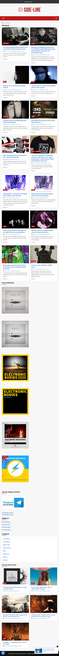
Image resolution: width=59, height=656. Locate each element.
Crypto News (6, 541)
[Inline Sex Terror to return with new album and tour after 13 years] (43, 75)
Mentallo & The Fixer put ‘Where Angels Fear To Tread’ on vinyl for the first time (15, 615)
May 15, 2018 (17, 234)
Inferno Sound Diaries (36, 163)
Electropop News (6, 529)
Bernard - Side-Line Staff (9, 51)
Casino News (38, 151)
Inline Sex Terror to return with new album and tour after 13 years (43, 87)
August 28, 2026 (16, 591)
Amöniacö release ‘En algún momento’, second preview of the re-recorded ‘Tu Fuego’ (43, 615)
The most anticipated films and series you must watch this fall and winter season (15, 48)
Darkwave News (6, 524)
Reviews (5, 190)
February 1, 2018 (47, 234)
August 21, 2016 (46, 269)
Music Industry (7, 548)
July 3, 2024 (46, 89)
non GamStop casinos (7, 512)
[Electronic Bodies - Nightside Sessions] (15, 367)
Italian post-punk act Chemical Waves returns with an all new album (42, 195)
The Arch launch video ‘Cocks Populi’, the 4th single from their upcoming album (15, 231)
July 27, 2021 (16, 198)
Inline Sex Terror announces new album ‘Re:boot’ (14, 87)
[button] (3, 18)
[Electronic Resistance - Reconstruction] (15, 435)
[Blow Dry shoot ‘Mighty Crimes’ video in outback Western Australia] (43, 576)
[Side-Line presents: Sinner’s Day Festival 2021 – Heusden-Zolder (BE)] (15, 144)
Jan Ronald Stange (8, 591)
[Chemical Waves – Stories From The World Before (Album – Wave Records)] (15, 183)
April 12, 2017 (18, 271)
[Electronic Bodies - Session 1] (15, 401)
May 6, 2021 (46, 198)
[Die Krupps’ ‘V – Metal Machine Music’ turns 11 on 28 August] (15, 632)
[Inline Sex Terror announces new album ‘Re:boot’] (15, 75)
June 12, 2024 (18, 124)
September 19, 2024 (19, 51)
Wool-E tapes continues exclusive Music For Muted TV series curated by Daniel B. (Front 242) (14, 267)
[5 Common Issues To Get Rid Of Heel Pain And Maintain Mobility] (15, 110)
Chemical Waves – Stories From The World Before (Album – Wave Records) (15, 195)
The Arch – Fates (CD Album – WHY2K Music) (41, 266)
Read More (5, 59)
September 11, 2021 (46, 163)
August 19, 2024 (18, 89)
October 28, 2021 (15, 159)
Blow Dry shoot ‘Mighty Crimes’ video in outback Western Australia (41, 588)
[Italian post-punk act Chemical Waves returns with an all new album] (43, 183)
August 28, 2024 (47, 55)
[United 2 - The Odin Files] (15, 334)
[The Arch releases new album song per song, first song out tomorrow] (43, 219)
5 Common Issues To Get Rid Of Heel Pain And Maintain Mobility (14, 121)
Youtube (5, 560)
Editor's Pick (6, 544)
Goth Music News (6, 527)
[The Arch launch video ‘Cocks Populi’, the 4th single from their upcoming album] (15, 219)
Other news (6, 43)
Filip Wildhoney (7, 159)
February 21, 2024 (47, 124)
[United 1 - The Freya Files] (15, 300)
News (33, 43)
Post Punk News (6, 521)
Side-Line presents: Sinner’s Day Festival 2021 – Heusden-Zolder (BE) (15, 156)
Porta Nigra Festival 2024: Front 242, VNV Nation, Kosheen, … (43, 121)
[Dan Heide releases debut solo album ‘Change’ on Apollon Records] (15, 576)
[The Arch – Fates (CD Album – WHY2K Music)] (43, 254)
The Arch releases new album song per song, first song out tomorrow (42, 231)
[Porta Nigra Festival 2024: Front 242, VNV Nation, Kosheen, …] (43, 110)
